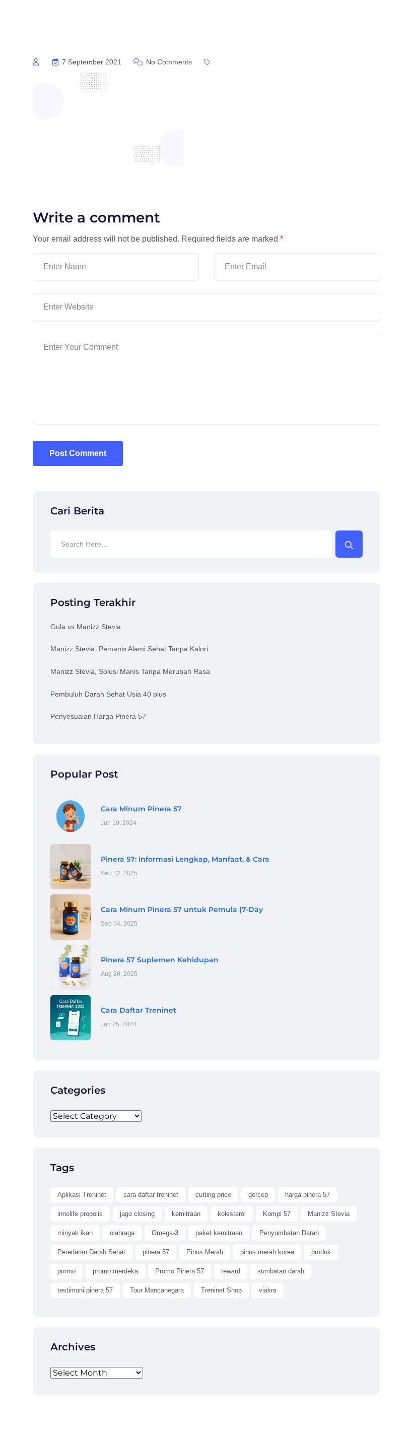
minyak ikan (75, 1233)
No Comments (168, 62)
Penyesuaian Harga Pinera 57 (98, 716)
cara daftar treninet (150, 1194)
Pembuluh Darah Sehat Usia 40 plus (108, 694)
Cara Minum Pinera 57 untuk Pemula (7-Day (182, 909)
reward (230, 1271)
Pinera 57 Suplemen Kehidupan (160, 959)
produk (321, 1252)
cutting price (213, 1194)
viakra (268, 1290)
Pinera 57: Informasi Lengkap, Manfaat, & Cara (185, 859)
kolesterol (232, 1214)
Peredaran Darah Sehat (91, 1252)
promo (66, 1271)
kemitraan (186, 1214)
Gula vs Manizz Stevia (85, 627)
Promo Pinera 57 (179, 1271)
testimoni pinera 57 (85, 1290)
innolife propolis (80, 1214)
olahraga (122, 1233)
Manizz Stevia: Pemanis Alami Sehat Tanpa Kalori (129, 649)
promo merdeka (115, 1271)
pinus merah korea (267, 1252)
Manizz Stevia (329, 1214)
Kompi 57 (277, 1214)
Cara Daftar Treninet (138, 1010)
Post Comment (77, 453)
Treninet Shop (221, 1290)
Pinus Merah (204, 1252)
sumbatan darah (280, 1271)
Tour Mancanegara (157, 1290)
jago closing (137, 1214)
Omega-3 (165, 1233)
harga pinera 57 (307, 1194)
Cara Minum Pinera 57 (141, 808)
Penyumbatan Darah (289, 1233)
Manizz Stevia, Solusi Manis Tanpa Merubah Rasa (130, 671)
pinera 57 (156, 1252)
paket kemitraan (218, 1233)
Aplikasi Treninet (81, 1194)
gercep (258, 1194)
